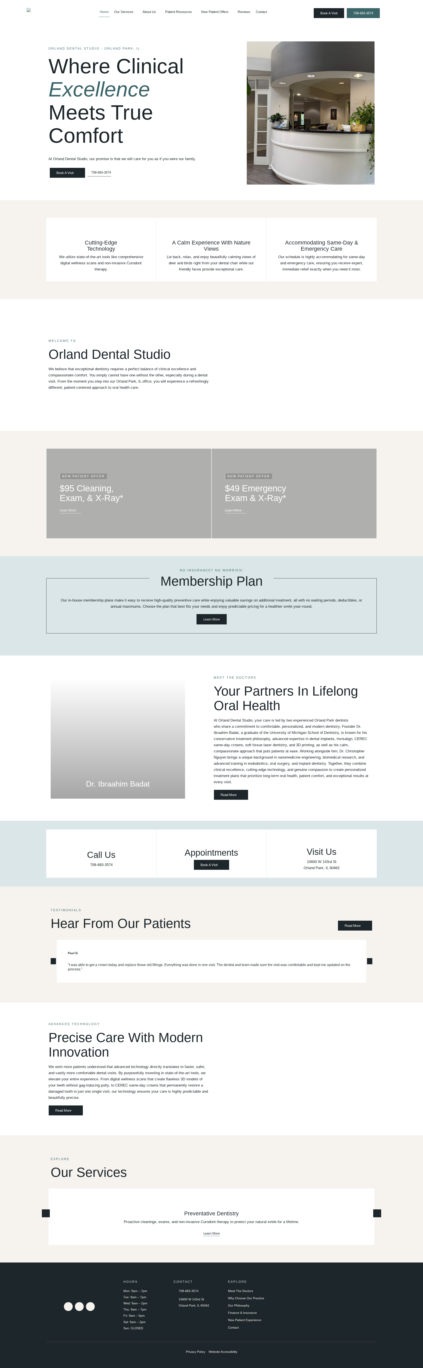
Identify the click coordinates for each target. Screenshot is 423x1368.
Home (104, 12)
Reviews (244, 12)
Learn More (211, 1233)
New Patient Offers (214, 12)
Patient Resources (178, 12)
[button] (55, 738)
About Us (149, 12)
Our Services (123, 12)
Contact (261, 12)
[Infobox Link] (101, 853)
